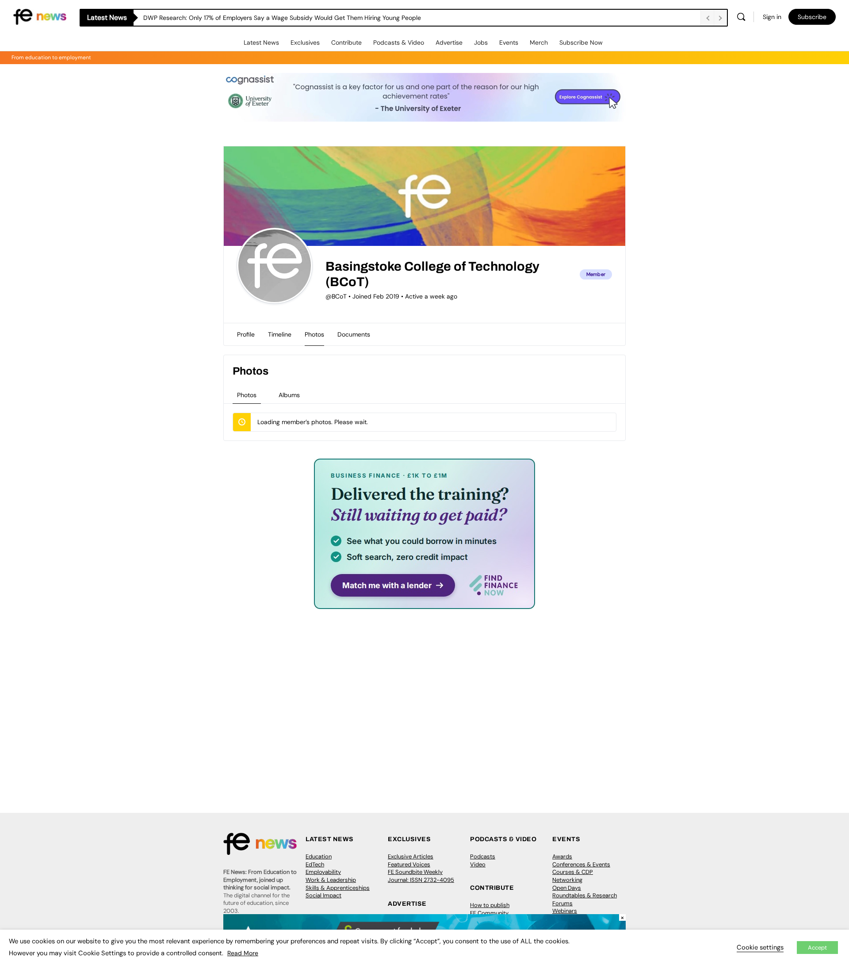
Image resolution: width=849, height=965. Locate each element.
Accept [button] (817, 947)
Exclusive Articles (410, 856)
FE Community (489, 913)
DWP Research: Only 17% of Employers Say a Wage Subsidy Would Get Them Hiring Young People (282, 18)
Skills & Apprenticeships (338, 888)
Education (319, 856)
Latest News (261, 42)
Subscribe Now (581, 42)
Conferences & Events (581, 864)
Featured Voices (409, 864)
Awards (562, 856)
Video (478, 864)
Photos (246, 395)
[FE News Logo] (39, 16)
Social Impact (323, 895)
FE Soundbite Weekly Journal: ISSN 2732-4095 (421, 876)
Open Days (566, 888)
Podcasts (482, 856)
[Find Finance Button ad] (424, 603)
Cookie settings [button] (760, 947)
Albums (289, 395)
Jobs (481, 42)
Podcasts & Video (398, 42)
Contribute (346, 42)
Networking (567, 880)
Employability (323, 872)
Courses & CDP (572, 872)
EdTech (315, 864)
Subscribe (812, 17)
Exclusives (305, 42)
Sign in (772, 17)
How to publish (489, 905)
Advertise (449, 42)
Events (508, 42)
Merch (539, 42)
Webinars (564, 911)
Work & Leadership (331, 880)
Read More (242, 953)
